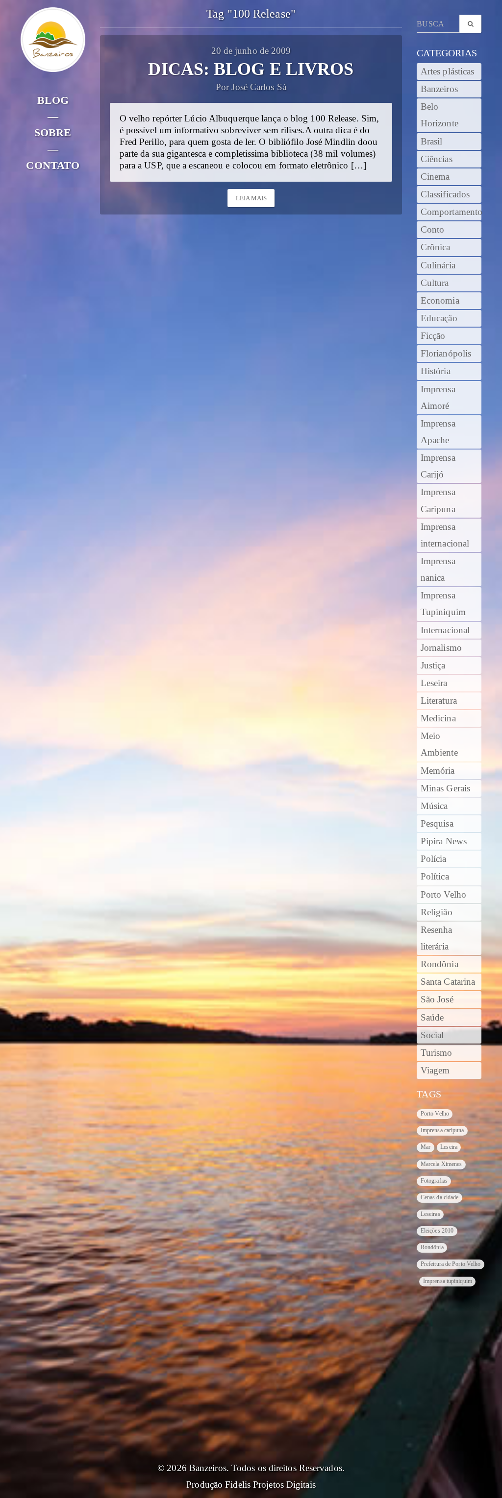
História (436, 371)
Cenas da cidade (440, 1197)
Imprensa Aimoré (438, 397)
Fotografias (434, 1180)
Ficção (433, 336)
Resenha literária (436, 938)
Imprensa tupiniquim (447, 1281)
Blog (53, 100)
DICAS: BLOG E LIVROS (250, 69)
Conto (433, 230)
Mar (425, 1146)
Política (435, 876)
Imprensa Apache (438, 432)
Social (432, 1035)
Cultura (435, 283)
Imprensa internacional (445, 535)
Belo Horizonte (439, 115)
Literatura (439, 701)
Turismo (436, 1053)
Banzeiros (439, 89)
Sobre (53, 132)
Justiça (433, 665)
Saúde (432, 1017)
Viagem (435, 1070)
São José (437, 999)
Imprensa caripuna (442, 1130)
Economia (440, 301)
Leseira (434, 683)
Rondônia (439, 964)
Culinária (438, 265)
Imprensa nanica (438, 569)
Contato (52, 165)
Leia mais (251, 198)
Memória (438, 771)
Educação (439, 318)
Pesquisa (437, 824)
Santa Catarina (448, 982)
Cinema (435, 177)
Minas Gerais (445, 788)
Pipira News (444, 841)
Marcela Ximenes (441, 1164)
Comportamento (451, 212)
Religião (436, 912)
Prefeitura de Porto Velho (451, 1263)
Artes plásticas (448, 71)
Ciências (436, 159)
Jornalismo (441, 648)
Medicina (438, 718)
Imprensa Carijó (438, 466)
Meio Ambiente (439, 744)
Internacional (445, 630)
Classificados (445, 194)
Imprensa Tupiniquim (443, 604)
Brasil (432, 141)
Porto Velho (443, 895)
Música (434, 806)
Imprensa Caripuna (438, 500)
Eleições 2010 (437, 1230)
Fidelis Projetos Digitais (270, 1485)
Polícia (434, 859)
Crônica (436, 247)
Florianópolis (446, 353)
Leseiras (430, 1214)
